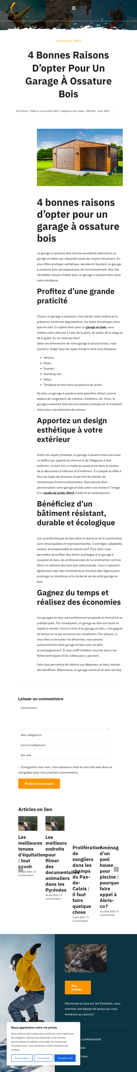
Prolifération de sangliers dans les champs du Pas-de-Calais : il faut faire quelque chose (87, 879)
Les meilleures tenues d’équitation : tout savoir (32, 852)
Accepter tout (65, 1058)
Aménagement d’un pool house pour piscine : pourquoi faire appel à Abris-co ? (116, 876)
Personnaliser (22, 1058)
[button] (20, 869)
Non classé (78, 110)
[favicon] (10, 4)
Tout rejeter (43, 1058)
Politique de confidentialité (83, 1039)
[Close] (78, 1023)
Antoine (24, 110)
